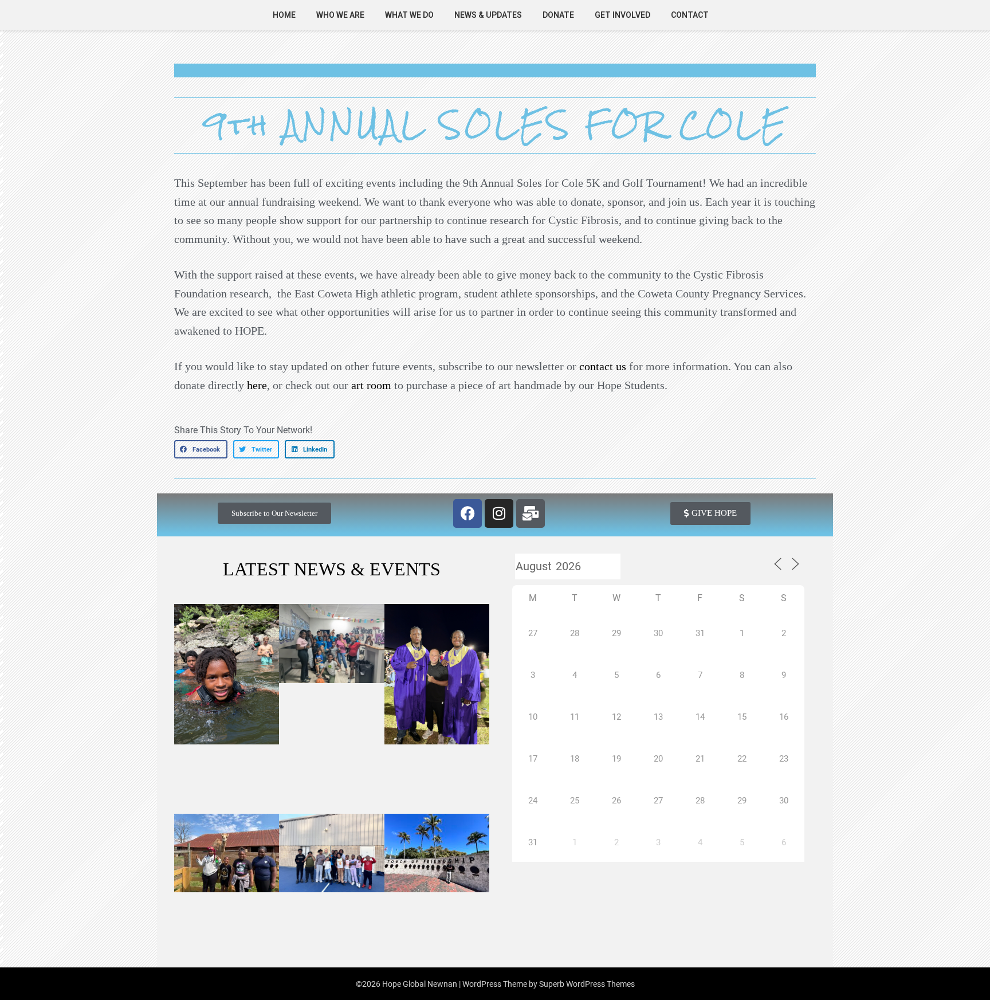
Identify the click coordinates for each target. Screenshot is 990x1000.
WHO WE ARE (340, 14)
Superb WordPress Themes (587, 984)
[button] (200, 449)
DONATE (558, 14)
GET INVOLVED (622, 14)
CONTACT (690, 14)
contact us (602, 366)
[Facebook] (467, 513)
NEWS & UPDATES (488, 14)
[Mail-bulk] (530, 513)
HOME (284, 14)
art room (371, 385)
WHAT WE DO (409, 14)
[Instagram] (499, 513)
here (257, 385)
